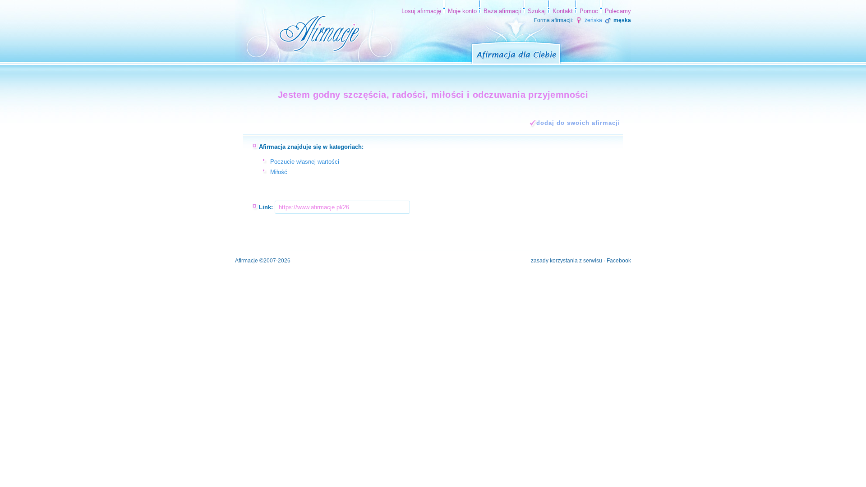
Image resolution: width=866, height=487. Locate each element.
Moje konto (462, 11)
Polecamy (618, 11)
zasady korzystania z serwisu (566, 260)
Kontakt (563, 11)
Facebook (619, 260)
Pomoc (589, 11)
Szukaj (537, 11)
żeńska (592, 20)
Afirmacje (246, 260)
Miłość (278, 172)
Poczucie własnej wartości (304, 161)
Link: (266, 207)
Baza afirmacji (502, 11)
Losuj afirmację (421, 11)
